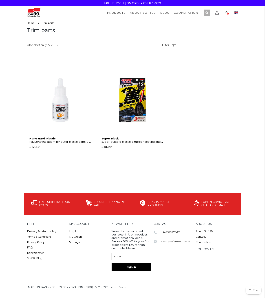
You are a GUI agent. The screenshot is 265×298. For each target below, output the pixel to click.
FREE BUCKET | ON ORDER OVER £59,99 (132, 3)
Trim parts (48, 22)
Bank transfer (35, 253)
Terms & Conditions (39, 236)
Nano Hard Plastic (59, 140)
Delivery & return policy (41, 231)
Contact (201, 236)
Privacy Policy (36, 242)
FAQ (30, 247)
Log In (73, 231)
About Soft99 (204, 231)
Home (30, 22)
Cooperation (203, 242)
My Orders (75, 236)
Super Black (131, 140)
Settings (74, 242)
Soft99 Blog (34, 258)
